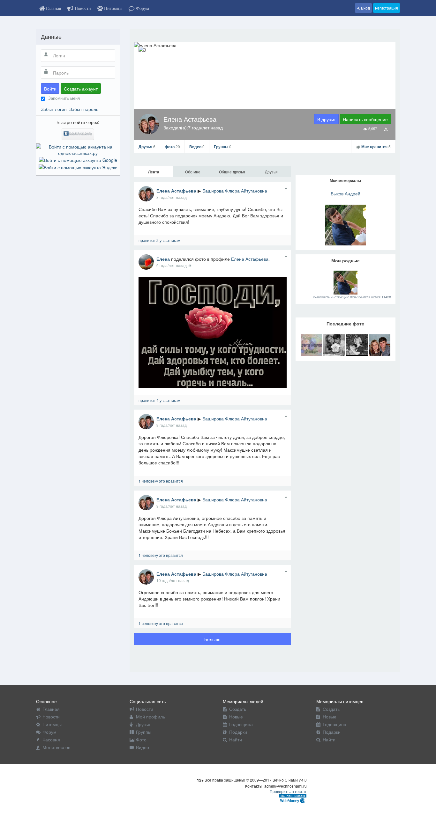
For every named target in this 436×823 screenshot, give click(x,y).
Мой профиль (150, 716)
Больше (212, 639)
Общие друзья (232, 171)
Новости (51, 716)
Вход (365, 8)
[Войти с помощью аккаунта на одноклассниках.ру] (78, 149)
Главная (51, 709)
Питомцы (52, 724)
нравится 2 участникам (159, 240)
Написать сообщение (365, 119)
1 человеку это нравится (161, 481)
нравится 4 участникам (159, 400)
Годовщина (241, 724)
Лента (153, 172)
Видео (197, 146)
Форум (49, 732)
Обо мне (192, 171)
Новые (236, 716)
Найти (235, 739)
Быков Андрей (345, 193)
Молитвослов (56, 747)
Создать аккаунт (81, 88)
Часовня (51, 739)
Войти (50, 88)
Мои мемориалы (345, 180)
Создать (237, 709)
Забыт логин (54, 109)
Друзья (147, 146)
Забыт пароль (83, 109)
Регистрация (386, 8)
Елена (163, 259)
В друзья (326, 119)
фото (172, 146)
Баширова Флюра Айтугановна (234, 190)
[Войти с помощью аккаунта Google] (78, 159)
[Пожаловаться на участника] (386, 128)
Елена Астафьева (176, 190)
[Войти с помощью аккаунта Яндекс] (78, 166)
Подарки (238, 732)
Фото (141, 739)
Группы (222, 146)
